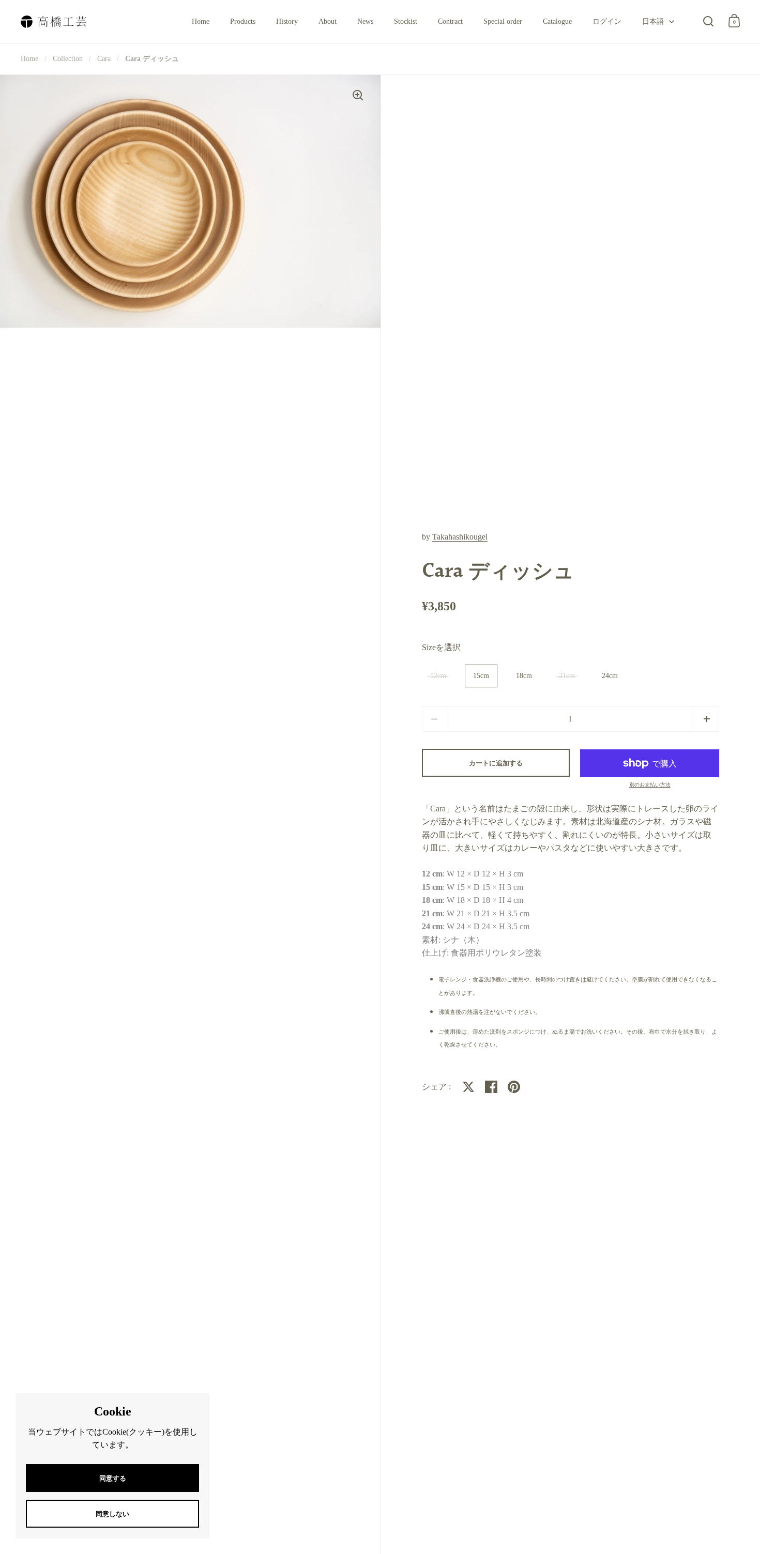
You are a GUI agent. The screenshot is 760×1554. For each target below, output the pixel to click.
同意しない (112, 1514)
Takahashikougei (460, 536)
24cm (610, 676)
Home (29, 59)
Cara (104, 59)
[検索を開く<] (708, 21)
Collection (68, 59)
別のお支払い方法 (650, 785)
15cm (481, 676)
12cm (438, 676)
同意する (112, 1478)
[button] (706, 719)
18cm (524, 676)
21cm (567, 676)
